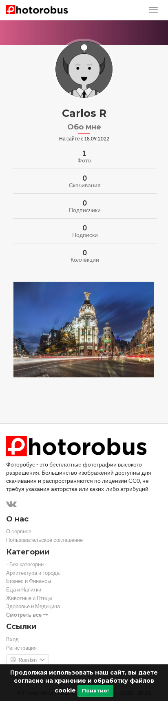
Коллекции (85, 259)
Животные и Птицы (29, 598)
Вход (12, 639)
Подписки (85, 235)
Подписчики (85, 210)
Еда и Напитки (23, 590)
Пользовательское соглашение (44, 540)
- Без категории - (26, 564)
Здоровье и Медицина (33, 606)
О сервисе (18, 531)
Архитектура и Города (33, 573)
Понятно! (95, 691)
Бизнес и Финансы (28, 581)
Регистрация (21, 648)
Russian (28, 660)
